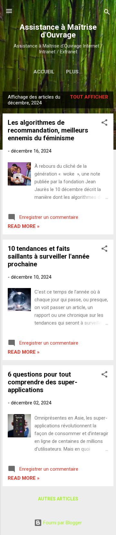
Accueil (44, 72)
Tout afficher (89, 97)
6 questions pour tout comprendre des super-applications (42, 382)
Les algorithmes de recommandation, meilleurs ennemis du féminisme (48, 130)
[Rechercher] (107, 13)
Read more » (24, 226)
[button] (104, 124)
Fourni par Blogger (62, 523)
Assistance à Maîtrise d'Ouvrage (58, 31)
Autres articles (58, 498)
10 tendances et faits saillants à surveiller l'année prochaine (48, 256)
